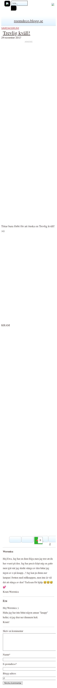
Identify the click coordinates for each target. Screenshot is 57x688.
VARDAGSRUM (10, 28)
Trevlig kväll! (16, 32)
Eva (5, 600)
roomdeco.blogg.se (28, 20)
